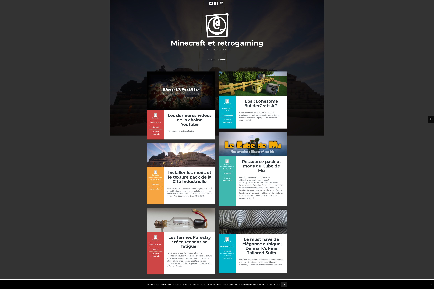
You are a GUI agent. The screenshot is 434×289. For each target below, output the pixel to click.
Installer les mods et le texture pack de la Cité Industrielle (189, 177)
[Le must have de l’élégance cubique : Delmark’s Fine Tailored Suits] (253, 222)
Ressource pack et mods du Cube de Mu (261, 166)
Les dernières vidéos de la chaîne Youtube (190, 120)
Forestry (155, 249)
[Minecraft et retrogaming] (217, 26)
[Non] (431, 284)
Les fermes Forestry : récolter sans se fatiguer (189, 242)
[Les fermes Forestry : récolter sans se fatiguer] (181, 220)
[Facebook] (216, 4)
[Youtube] (221, 4)
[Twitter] (211, 4)
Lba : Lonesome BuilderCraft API (261, 103)
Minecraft (222, 60)
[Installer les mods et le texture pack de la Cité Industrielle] (181, 155)
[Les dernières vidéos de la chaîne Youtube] (181, 90)
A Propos (211, 60)
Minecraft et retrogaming (217, 43)
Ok (284, 284)
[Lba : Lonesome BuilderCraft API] (253, 83)
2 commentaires (155, 189)
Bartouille (155, 118)
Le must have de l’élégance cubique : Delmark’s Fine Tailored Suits (261, 246)
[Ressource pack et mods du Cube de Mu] (253, 144)
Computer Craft (227, 115)
